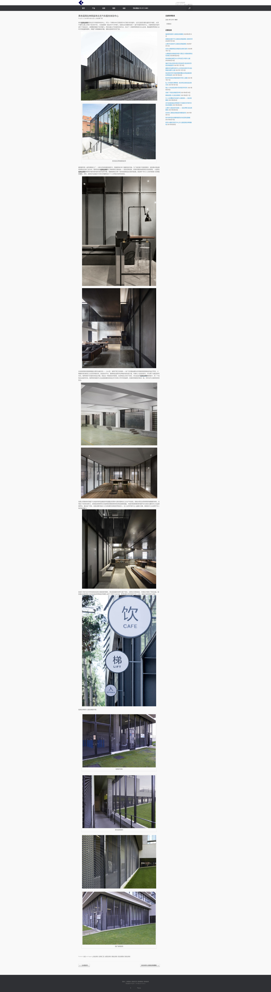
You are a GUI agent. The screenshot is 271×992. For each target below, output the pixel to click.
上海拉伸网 (95, 956)
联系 (114, 8)
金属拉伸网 (108, 956)
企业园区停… (84, 965)
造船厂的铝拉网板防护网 (173, 92)
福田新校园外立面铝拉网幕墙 (174, 34)
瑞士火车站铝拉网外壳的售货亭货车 (176, 88)
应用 (103, 8)
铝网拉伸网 (84, 22)
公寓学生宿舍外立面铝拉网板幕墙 (175, 44)
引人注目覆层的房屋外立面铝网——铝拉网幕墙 (178, 99)
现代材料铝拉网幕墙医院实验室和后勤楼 (177, 118)
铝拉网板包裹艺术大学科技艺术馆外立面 (177, 58)
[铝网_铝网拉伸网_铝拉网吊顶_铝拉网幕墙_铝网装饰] (81, 2)
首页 (83, 8)
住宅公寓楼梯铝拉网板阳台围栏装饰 (176, 49)
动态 (124, 8)
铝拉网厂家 (99, 18)
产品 (93, 8)
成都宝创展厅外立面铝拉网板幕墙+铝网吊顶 (178, 39)
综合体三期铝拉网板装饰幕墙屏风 (175, 113)
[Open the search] (189, 8)
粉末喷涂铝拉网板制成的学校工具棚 (176, 78)
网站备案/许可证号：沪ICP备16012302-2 (135, 983)
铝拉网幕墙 (121, 956)
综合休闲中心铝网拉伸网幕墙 (150, 965)
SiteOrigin (134, 988)
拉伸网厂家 (101, 956)
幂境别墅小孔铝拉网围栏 (173, 95)
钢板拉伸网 (114, 956)
